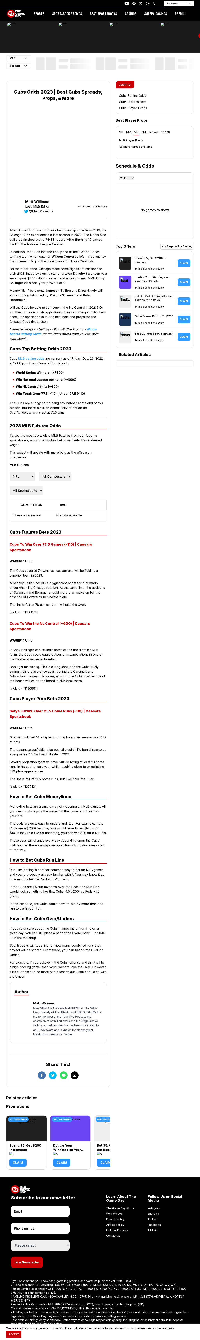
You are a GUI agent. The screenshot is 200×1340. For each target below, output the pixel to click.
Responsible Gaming (179, 246)
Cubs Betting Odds (132, 95)
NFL (121, 132)
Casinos (130, 13)
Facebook (154, 1224)
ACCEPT (14, 1334)
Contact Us (113, 1235)
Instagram (154, 1208)
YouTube (153, 1213)
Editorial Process (117, 1230)
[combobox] (166, 3)
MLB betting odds (31, 358)
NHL (144, 132)
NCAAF (153, 132)
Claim (18, 1162)
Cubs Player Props (133, 108)
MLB (136, 132)
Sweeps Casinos (155, 13)
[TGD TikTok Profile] (154, 3)
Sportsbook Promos (67, 13)
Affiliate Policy (115, 1224)
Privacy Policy (115, 1219)
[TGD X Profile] (141, 3)
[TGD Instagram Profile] (148, 3)
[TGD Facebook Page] (134, 3)
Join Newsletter (26, 1262)
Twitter (152, 1219)
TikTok (152, 1230)
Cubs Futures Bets (132, 102)
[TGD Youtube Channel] (126, 3)
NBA (129, 132)
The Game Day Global (120, 1208)
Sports (39, 13)
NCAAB (165, 132)
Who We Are (114, 1213)
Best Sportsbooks (103, 13)
